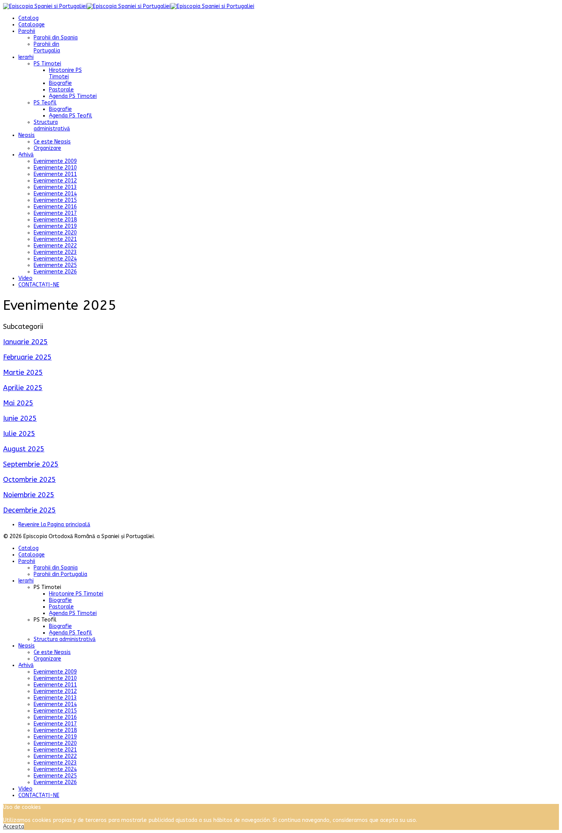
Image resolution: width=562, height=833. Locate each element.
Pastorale (61, 89)
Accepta (13, 826)
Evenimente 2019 (55, 226)
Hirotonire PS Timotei (65, 73)
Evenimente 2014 (55, 193)
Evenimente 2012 (55, 180)
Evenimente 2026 (55, 271)
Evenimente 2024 (55, 258)
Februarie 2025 (27, 357)
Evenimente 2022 (55, 245)
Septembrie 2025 (30, 464)
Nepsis (26, 135)
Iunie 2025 (20, 418)
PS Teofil (45, 102)
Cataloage (31, 24)
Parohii (26, 31)
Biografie (60, 83)
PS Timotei (47, 63)
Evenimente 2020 (55, 232)
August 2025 (23, 449)
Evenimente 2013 (55, 187)
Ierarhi (26, 57)
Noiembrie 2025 (28, 495)
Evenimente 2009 (55, 161)
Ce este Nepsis (52, 141)
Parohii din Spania (56, 37)
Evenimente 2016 (55, 206)
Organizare (47, 148)
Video (25, 278)
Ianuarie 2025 (25, 342)
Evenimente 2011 (55, 174)
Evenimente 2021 (55, 239)
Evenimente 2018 (55, 219)
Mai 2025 (18, 403)
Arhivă (26, 154)
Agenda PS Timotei (73, 96)
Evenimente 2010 (55, 167)
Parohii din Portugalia (47, 47)
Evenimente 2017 (55, 213)
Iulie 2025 (19, 434)
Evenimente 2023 (55, 252)
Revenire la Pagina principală (54, 524)
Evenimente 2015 (55, 200)
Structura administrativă (52, 125)
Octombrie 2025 (29, 479)
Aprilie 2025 (22, 388)
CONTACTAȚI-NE (38, 284)
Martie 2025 (23, 372)
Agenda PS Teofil (70, 115)
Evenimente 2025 (55, 265)
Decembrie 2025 (29, 510)
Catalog (28, 18)
